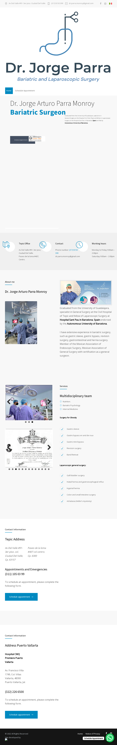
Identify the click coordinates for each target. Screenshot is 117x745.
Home (8, 90)
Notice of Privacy (93, 733)
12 (45, 480)
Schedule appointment (19, 596)
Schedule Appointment (25, 90)
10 (39, 480)
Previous (10, 404)
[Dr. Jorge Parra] (58, 47)
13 (49, 480)
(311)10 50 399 (57, 3)
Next (49, 404)
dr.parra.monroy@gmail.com (81, 3)
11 (42, 480)
